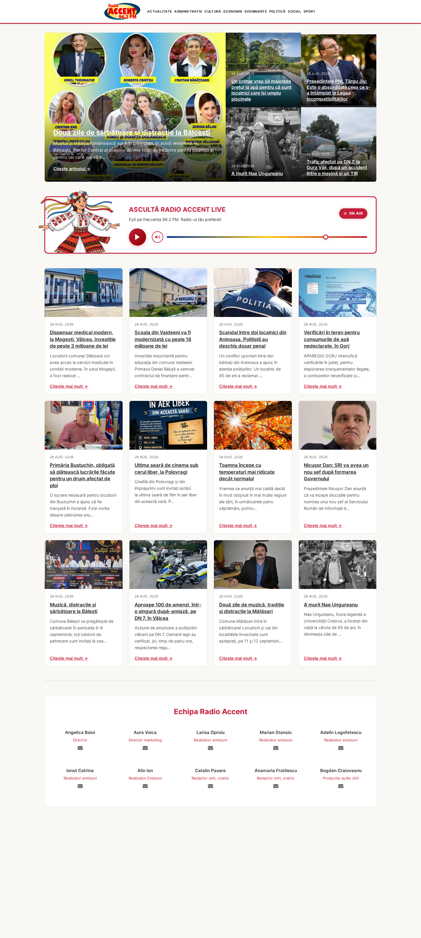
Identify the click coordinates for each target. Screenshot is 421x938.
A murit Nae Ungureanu (257, 173)
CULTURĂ (212, 11)
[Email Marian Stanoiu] (275, 748)
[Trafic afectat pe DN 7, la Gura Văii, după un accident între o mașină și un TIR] (338, 144)
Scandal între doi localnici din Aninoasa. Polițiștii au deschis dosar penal (252, 339)
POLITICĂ (277, 11)
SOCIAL (294, 11)
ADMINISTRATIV (188, 11)
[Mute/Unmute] (157, 237)
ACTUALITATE (159, 11)
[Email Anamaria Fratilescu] (275, 786)
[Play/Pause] (137, 237)
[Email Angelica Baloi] (80, 748)
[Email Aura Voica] (145, 748)
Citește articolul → (72, 168)
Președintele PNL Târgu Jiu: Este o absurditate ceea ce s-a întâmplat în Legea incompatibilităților (338, 90)
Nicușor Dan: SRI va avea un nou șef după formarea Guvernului (336, 471)
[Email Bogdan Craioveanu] (340, 786)
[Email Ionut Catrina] (80, 786)
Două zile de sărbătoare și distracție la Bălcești (131, 132)
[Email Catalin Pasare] (210, 786)
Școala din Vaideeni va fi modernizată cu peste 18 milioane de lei (163, 339)
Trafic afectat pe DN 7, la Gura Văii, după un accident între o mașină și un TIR (337, 168)
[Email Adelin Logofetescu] (340, 748)
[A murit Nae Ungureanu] (263, 144)
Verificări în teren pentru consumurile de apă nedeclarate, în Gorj (332, 339)
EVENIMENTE (256, 11)
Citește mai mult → (69, 386)
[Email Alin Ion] (145, 786)
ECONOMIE (232, 11)
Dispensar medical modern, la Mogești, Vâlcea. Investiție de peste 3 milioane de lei (83, 339)
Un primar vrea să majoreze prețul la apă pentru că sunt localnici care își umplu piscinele (261, 90)
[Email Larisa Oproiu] (210, 748)
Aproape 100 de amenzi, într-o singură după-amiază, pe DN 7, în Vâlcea (168, 611)
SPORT (310, 11)
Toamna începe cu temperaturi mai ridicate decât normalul (247, 471)
